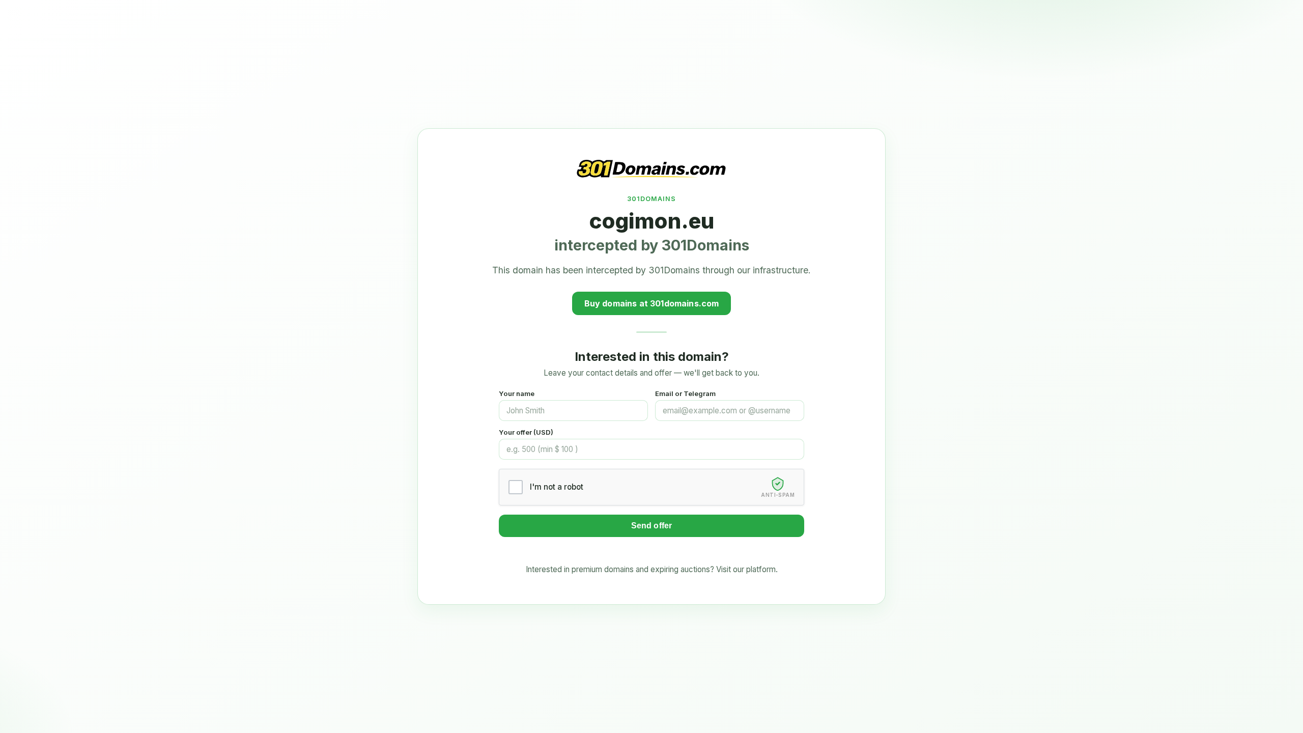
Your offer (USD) (526, 432)
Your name (516, 393)
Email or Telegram (685, 393)
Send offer (651, 525)
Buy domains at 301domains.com (651, 303)
